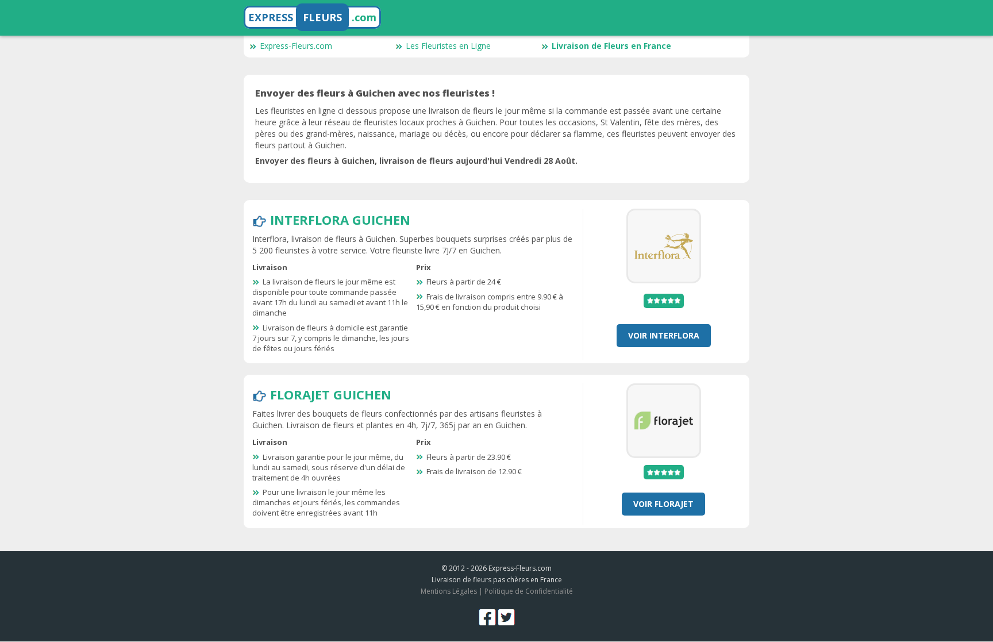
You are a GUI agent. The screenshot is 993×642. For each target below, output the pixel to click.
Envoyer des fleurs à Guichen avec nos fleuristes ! (375, 93)
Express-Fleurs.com (296, 45)
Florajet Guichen (330, 394)
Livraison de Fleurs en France (611, 45)
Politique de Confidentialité (528, 591)
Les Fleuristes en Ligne (448, 45)
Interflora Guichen (340, 219)
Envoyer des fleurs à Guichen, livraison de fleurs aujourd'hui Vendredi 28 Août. (416, 160)
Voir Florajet (663, 503)
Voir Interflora (663, 335)
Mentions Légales (449, 591)
